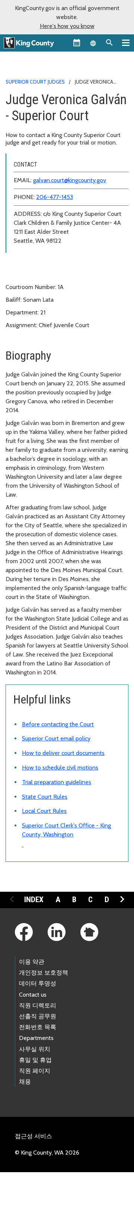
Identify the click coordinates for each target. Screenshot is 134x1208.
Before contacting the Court (58, 724)
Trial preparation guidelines (56, 782)
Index (34, 899)
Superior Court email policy (56, 738)
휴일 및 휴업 (35, 1059)
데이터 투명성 (37, 983)
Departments (36, 1037)
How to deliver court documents (63, 753)
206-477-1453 (54, 197)
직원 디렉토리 (37, 1005)
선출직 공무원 (37, 1016)
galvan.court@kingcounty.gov (69, 180)
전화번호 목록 (37, 1027)
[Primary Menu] (126, 42)
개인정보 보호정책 (43, 972)
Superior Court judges (35, 82)
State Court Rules (44, 796)
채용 (25, 1081)
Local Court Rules (44, 810)
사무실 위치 (34, 1049)
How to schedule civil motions (60, 767)
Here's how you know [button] (67, 25)
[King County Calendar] (76, 42)
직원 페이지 (34, 1070)
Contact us (33, 994)
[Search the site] (109, 42)
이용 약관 (31, 961)
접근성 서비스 (33, 1136)
